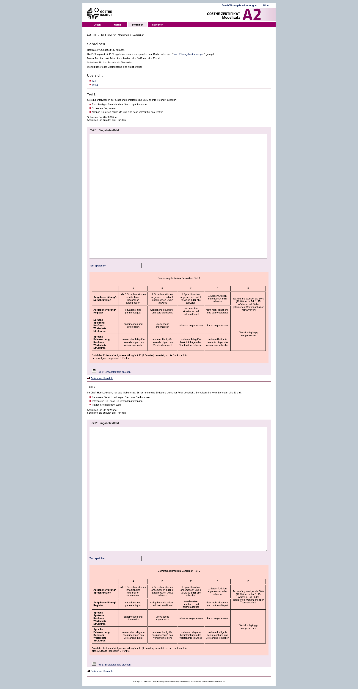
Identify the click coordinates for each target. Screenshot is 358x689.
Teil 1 (95, 81)
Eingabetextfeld (108, 130)
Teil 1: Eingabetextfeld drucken (114, 372)
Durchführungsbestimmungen (188, 54)
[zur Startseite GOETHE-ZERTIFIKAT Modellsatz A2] (224, 14)
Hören (117, 24)
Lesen (97, 24)
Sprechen (157, 24)
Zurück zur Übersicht (102, 378)
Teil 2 (95, 84)
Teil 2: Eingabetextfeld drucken (114, 664)
